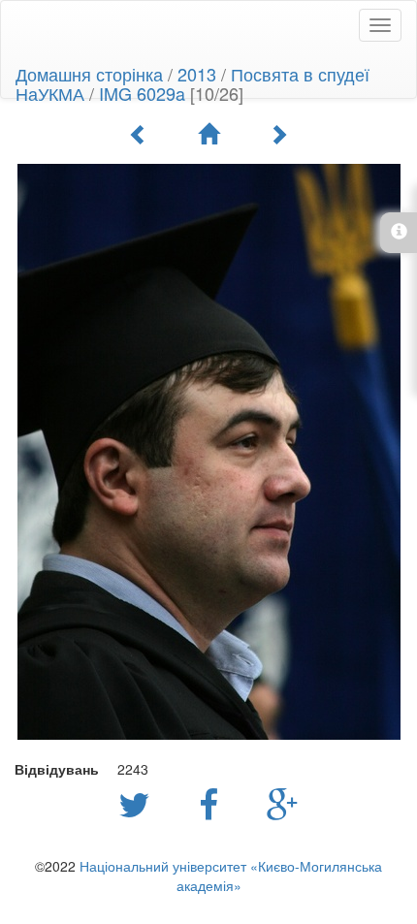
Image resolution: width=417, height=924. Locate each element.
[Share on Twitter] (139, 803)
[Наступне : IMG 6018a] (278, 133)
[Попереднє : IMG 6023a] (139, 133)
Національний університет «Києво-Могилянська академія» (231, 875)
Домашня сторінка (89, 73)
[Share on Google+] (282, 803)
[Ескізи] (208, 133)
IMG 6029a (142, 93)
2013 (196, 73)
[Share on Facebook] (213, 803)
